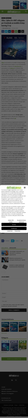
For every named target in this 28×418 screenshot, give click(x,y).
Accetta (14, 224)
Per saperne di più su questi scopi (21, 221)
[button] (24, 187)
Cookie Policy (10, 231)
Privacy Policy (17, 231)
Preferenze (14, 228)
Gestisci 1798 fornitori (10, 221)
